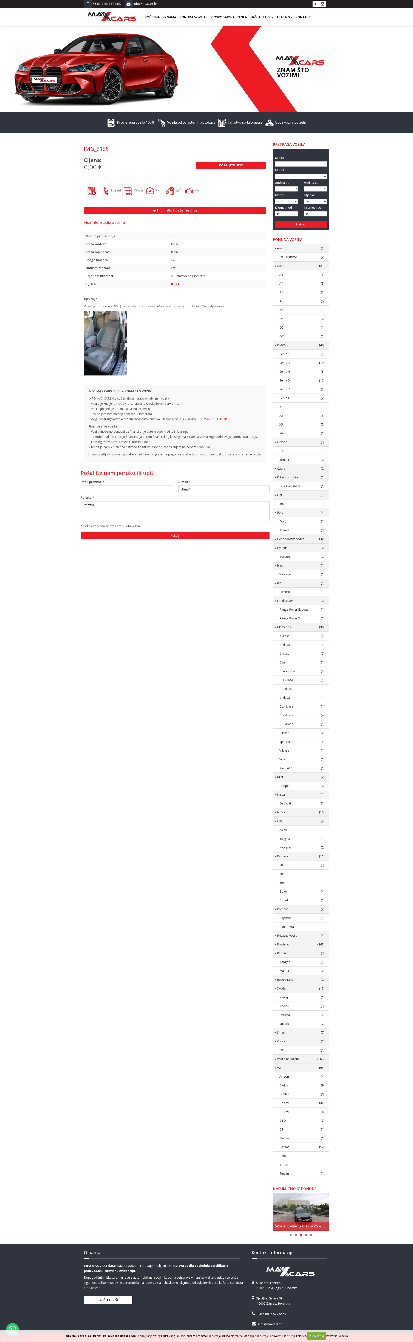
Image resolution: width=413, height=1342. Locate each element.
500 (302, 504)
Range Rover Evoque (302, 609)
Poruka (86, 497)
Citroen (301, 442)
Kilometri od (283, 207)
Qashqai (302, 803)
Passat (302, 1147)
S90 (302, 1050)
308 (302, 874)
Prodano (301, 944)
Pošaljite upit (231, 165)
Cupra (301, 468)
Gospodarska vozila (229, 17)
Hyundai (301, 548)
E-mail (183, 482)
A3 (302, 275)
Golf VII (302, 1103)
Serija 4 (302, 371)
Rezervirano (301, 979)
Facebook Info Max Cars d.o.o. (316, 4)
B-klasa (302, 645)
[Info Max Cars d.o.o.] (112, 13)
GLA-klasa (302, 706)
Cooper (302, 786)
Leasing (283, 17)
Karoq (302, 997)
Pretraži (301, 224)
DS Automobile (301, 477)
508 (302, 883)
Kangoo (302, 962)
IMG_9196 (96, 148)
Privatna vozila (301, 935)
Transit (302, 530)
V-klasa (302, 750)
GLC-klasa (302, 715)
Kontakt (303, 17)
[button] (12, 1329)
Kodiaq (302, 1006)
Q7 (302, 336)
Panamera (302, 927)
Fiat (301, 495)
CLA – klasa (302, 671)
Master (302, 971)
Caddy (302, 1085)
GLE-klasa (302, 724)
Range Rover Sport (302, 618)
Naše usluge (260, 17)
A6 (302, 301)
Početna (152, 17)
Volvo (301, 1041)
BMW (301, 345)
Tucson (302, 557)
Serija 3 (302, 363)
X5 (302, 424)
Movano (302, 847)
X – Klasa (302, 768)
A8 (302, 310)
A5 (302, 292)
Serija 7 (302, 389)
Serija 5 (302, 380)
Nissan (301, 794)
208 (302, 865)
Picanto (302, 592)
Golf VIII (302, 1112)
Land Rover (301, 601)
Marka (279, 158)
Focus (302, 521)
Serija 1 (302, 354)
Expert (302, 900)
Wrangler (302, 574)
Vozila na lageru (301, 1059)
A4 (302, 283)
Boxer (302, 891)
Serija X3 (302, 398)
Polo (302, 1156)
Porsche (301, 909)
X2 (302, 416)
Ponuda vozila (193, 17)
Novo (301, 812)
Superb (302, 1024)
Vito (302, 759)
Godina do (311, 183)
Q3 (302, 319)
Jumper (302, 460)
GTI (302, 1129)
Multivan (302, 1138)
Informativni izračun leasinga (176, 210)
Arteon (302, 1076)
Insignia (302, 838)
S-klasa (302, 733)
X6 (302, 433)
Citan (302, 662)
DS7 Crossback (302, 486)
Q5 (302, 327)
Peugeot (301, 856)
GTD (302, 1120)
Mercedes (301, 627)
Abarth (301, 248)
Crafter (302, 1094)
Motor (279, 195)
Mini (301, 777)
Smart (301, 1032)
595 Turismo (302, 257)
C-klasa (302, 653)
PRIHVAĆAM (316, 1336)
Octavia (302, 1015)
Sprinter (302, 742)
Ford (301, 512)
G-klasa (302, 698)
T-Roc (302, 1165)
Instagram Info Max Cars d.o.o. (322, 4)
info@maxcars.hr (270, 1324)
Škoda (301, 988)
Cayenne (302, 918)
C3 (302, 451)
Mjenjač (309, 195)
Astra (302, 830)
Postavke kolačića (337, 1336)
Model (279, 170)
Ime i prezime (91, 482)
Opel (301, 821)
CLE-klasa (302, 680)
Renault (301, 953)
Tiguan (302, 1173)
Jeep (301, 565)
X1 (302, 407)
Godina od (282, 183)
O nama (169, 17)
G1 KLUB (220, 419)
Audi (301, 266)
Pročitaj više (108, 1300)
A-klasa (302, 636)
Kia (301, 583)
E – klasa (302, 689)
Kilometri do (312, 207)
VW (301, 1068)
